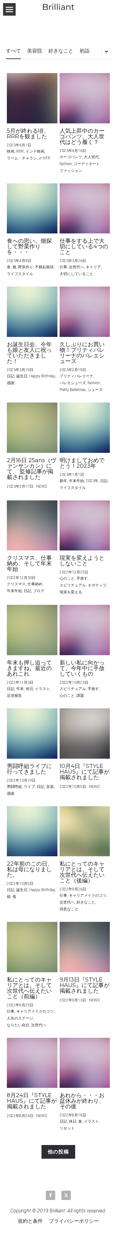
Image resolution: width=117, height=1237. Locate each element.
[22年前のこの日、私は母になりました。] (32, 831)
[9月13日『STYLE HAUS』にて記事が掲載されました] (85, 947)
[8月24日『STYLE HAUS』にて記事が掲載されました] (32, 1063)
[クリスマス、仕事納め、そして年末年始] (32, 525)
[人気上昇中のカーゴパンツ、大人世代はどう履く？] (85, 98)
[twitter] (66, 1195)
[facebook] (50, 1195)
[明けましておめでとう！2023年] (85, 427)
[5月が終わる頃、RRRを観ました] (32, 98)
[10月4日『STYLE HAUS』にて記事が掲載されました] (85, 733)
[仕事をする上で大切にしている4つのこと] (85, 208)
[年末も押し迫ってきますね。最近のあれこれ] (32, 630)
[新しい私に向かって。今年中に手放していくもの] (85, 630)
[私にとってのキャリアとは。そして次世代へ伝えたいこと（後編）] (85, 831)
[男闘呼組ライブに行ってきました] (32, 733)
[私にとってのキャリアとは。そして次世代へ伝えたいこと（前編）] (32, 947)
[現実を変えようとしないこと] (85, 525)
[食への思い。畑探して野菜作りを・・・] (32, 208)
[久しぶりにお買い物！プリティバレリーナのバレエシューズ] (85, 312)
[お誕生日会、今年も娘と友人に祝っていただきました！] (32, 312)
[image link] (58, 6)
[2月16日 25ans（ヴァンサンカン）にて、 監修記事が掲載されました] (32, 427)
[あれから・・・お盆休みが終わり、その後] (85, 1063)
